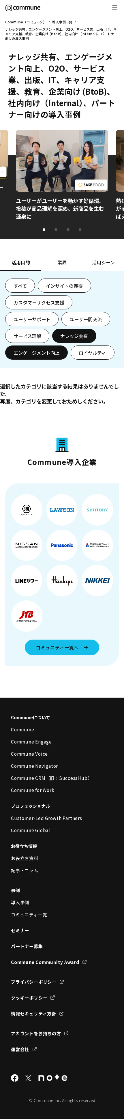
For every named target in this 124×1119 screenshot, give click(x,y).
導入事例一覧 (62, 22)
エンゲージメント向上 (37, 352)
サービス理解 (27, 335)
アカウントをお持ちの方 (36, 1033)
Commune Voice (29, 753)
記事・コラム (24, 870)
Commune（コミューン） (25, 22)
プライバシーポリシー (34, 981)
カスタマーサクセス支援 (39, 302)
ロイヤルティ (92, 352)
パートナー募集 (27, 946)
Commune (22, 729)
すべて (20, 285)
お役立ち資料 (24, 858)
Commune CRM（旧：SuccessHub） (51, 778)
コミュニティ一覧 (29, 914)
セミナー (20, 930)
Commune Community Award (45, 962)
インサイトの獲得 (64, 285)
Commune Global (30, 830)
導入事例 (20, 902)
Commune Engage (31, 741)
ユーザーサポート (32, 319)
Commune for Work (32, 790)
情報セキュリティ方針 (33, 1013)
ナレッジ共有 (74, 335)
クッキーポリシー (29, 997)
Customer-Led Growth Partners (46, 818)
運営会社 (20, 1049)
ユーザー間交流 (85, 319)
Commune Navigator (34, 766)
